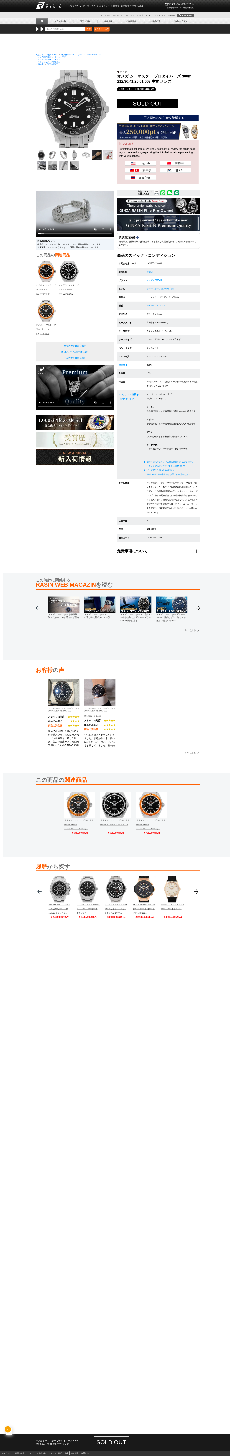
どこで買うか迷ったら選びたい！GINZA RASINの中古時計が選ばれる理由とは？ (168, 472)
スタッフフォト (159, 15)
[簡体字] (175, 163)
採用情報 (171, 15)
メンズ (57, 59)
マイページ (129, 15)
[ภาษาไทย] (140, 177)
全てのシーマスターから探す (75, 351)
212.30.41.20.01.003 (156, 305)
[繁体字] (140, 170)
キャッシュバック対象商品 (49, 62)
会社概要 (74, 1453)
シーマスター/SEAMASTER (89, 55)
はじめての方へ (104, 15)
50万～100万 (52, 64)
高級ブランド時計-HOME (46, 55)
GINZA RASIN (48, 5)
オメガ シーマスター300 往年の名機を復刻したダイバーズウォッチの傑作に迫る (135, 617)
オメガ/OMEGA (67, 55)
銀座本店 (97, 716)
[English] (140, 163)
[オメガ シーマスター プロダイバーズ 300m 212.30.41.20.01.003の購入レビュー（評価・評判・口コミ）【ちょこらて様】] (63, 681)
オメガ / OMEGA (154, 280)
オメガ (123, 71)
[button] (198, 609)
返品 (66, 1453)
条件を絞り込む (102, 29)
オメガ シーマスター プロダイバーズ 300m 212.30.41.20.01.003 (63, 709)
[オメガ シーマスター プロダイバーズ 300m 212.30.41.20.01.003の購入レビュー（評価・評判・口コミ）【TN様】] (99, 681)
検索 (89, 29)
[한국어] (175, 170)
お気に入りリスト (144, 15)
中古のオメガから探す (75, 357)
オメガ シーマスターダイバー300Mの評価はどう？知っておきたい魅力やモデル (171, 617)
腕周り (122, 365)
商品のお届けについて (24, 1453)
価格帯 (40, 64)
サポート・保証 (55, 1453)
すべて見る (190, 630)
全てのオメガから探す (75, 346)
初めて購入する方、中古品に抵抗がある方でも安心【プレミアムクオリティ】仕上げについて (170, 464)
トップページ (7, 1453)
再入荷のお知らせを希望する (164, 117)
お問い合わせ (117, 15)
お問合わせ (85, 1453)
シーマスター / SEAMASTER (160, 289)
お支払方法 (41, 1453)
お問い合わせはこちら (180, 6)
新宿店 (150, 272)
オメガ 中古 (60, 57)
